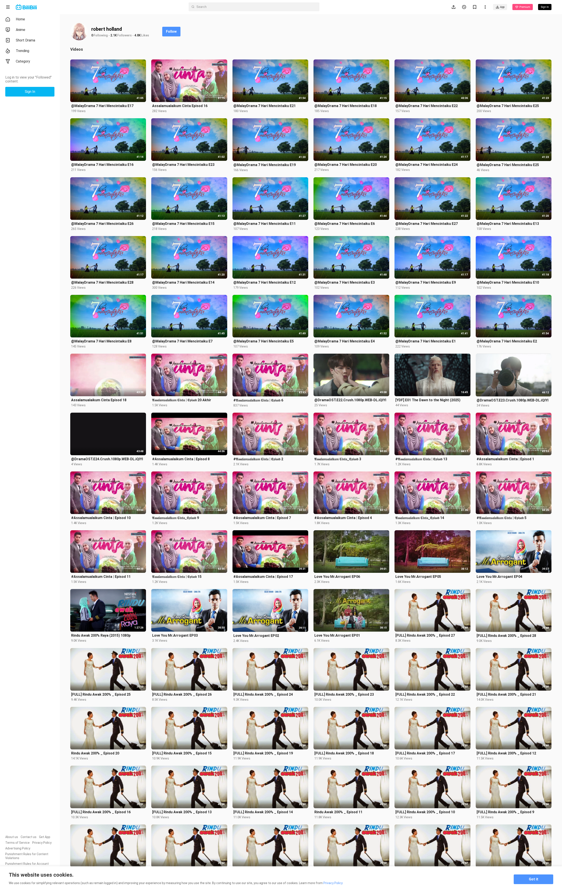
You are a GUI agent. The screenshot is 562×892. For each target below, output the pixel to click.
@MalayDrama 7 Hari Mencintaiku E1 (425, 341)
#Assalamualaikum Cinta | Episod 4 (343, 518)
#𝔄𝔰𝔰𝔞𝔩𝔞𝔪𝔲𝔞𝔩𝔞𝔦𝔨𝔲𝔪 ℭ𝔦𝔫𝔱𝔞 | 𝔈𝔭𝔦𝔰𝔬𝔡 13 (421, 459)
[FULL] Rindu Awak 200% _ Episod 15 (182, 753)
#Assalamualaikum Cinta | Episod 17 (263, 577)
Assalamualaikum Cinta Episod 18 (98, 400)
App (502, 7)
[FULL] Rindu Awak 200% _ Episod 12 (506, 753)
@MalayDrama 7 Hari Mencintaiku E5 (263, 341)
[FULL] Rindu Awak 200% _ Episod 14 (263, 812)
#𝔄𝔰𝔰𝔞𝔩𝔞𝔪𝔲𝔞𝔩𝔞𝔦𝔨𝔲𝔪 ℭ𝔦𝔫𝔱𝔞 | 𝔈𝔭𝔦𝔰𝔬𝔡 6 (258, 400)
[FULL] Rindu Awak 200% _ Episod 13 (182, 812)
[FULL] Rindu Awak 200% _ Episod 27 (425, 635)
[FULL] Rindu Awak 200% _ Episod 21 (506, 694)
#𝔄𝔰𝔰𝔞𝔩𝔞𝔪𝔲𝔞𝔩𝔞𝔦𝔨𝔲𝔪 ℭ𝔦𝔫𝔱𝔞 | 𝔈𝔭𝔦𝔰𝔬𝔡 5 (501, 518)
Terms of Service (17, 842)
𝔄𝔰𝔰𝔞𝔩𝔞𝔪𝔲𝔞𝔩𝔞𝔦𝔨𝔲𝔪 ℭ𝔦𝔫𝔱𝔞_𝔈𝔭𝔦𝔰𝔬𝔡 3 (337, 459)
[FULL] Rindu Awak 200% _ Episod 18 (344, 753)
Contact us (28, 837)
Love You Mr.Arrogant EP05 (418, 577)
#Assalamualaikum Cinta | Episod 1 (505, 459)
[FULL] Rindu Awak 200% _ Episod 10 (425, 812)
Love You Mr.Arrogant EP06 (337, 577)
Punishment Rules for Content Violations (26, 856)
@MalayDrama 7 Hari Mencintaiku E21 (264, 106)
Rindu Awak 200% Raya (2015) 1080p (101, 635)
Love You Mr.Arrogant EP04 (499, 577)
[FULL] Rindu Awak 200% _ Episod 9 (505, 812)
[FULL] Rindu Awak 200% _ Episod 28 (506, 636)
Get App (44, 837)
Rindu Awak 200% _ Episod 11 (338, 812)
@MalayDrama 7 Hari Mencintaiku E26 (102, 224)
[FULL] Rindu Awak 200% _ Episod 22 (425, 694)
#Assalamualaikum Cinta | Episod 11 (101, 577)
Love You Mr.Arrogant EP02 (256, 636)
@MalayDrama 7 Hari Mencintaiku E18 (345, 106)
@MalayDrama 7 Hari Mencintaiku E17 (102, 106)
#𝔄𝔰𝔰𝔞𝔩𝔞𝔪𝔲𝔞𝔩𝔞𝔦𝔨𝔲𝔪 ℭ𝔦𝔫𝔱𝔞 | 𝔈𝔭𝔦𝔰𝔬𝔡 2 (258, 459)
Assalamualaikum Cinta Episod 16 (179, 106)
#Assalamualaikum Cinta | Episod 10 (101, 518)
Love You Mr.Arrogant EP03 (175, 635)
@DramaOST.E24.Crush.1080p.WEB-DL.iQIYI (107, 459)
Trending (22, 51)
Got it (533, 879)
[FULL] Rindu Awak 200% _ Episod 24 (263, 694)
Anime (20, 30)
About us (11, 837)
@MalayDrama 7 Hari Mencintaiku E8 (101, 341)
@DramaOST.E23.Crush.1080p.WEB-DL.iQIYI (512, 400)
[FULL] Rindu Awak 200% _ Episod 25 (101, 694)
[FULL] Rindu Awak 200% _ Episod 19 (263, 753)
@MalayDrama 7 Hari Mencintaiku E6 (344, 224)
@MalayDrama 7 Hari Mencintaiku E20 (345, 165)
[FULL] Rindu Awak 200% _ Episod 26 (182, 694)
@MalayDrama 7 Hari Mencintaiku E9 (425, 282)
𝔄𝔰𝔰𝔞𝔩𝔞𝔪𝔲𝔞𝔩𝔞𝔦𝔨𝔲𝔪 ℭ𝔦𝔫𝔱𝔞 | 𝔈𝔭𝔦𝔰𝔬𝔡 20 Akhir (181, 400)
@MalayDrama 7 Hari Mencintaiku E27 (426, 224)
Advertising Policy (17, 848)
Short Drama (25, 40)
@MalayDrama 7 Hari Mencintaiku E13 (508, 224)
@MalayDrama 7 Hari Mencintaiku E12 (264, 282)
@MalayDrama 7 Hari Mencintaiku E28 (102, 282)
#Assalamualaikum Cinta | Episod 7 (262, 518)
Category (23, 61)
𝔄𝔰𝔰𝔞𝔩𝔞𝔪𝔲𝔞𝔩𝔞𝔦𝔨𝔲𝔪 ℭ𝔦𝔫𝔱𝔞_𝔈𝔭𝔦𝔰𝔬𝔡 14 (419, 518)
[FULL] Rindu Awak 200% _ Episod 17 (425, 753)
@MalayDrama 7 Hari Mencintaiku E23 (183, 165)
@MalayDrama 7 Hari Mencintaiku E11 (264, 224)
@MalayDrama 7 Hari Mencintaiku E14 (183, 282)
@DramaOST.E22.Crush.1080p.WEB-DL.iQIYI (350, 400)
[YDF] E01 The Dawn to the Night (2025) (427, 400)
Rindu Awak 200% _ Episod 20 (95, 753)
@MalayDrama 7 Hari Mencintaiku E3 (344, 282)
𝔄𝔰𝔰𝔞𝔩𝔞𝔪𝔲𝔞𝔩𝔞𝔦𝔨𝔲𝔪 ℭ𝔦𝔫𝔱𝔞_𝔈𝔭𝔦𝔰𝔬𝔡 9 (175, 518)
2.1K (113, 35)
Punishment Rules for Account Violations (27, 865)
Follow (171, 31)
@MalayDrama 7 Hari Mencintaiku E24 (426, 165)
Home (20, 19)
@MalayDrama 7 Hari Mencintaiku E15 (183, 224)
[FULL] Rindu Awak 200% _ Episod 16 (101, 812)
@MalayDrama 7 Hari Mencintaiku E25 (508, 106)
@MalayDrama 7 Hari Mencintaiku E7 (182, 341)
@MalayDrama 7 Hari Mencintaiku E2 (507, 341)
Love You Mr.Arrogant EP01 (337, 635)
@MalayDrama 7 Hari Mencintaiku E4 (344, 341)
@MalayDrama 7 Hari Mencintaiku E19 (264, 165)
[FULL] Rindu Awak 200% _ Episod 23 (344, 694)
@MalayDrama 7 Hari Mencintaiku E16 (102, 165)
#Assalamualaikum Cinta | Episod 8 (181, 459)
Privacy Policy (42, 842)
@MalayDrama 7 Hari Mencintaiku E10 (508, 282)
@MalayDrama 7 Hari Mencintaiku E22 (426, 106)
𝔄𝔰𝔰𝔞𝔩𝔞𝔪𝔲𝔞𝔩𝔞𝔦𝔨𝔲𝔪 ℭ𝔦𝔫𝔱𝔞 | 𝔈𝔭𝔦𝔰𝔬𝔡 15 (177, 577)
